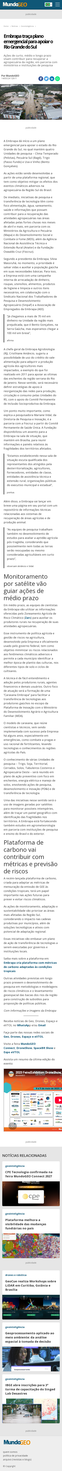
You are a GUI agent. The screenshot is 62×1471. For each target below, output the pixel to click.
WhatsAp (23, 1025)
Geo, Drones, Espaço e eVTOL (23, 1036)
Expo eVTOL (12, 1052)
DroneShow (24, 1048)
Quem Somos (10, 1451)
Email (42, 1025)
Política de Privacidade (15, 1455)
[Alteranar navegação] (57, 4)
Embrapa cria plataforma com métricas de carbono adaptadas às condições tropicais (30, 967)
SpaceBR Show (43, 1048)
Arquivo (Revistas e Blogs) (17, 1459)
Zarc (28, 617)
